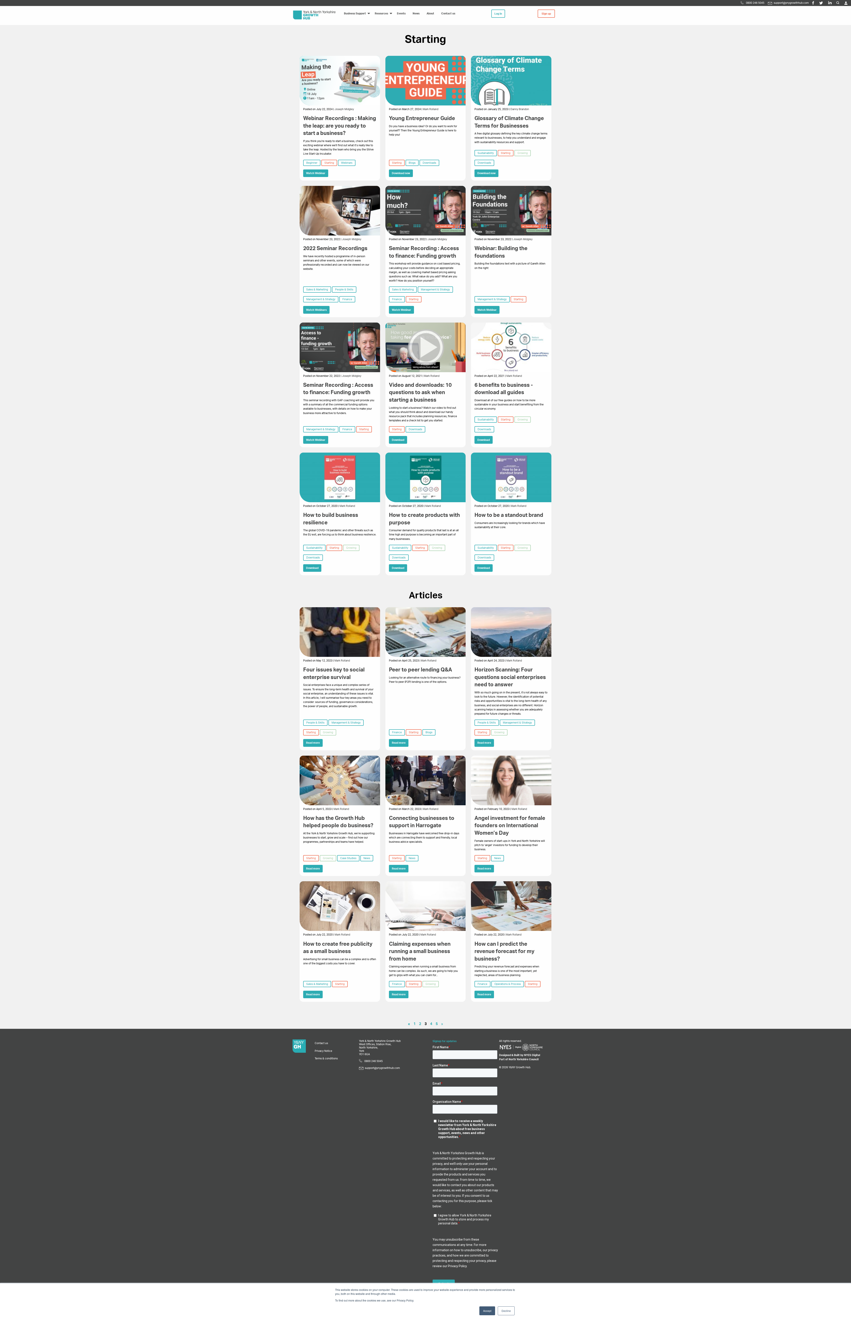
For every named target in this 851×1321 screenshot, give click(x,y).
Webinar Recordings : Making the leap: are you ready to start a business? (339, 126)
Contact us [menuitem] (448, 13)
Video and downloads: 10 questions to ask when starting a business (420, 393)
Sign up (546, 13)
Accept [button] (487, 1311)
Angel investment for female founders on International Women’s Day (509, 826)
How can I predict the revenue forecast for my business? (504, 952)
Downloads (429, 162)
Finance (347, 299)
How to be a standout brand (508, 515)
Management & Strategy (320, 299)
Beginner (311, 162)
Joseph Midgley (344, 109)
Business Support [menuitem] (355, 13)
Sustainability (486, 153)
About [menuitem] (430, 13)
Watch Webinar (315, 173)
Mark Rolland (430, 109)
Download (398, 440)
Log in (498, 13)
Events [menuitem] (401, 13)
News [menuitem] (416, 13)
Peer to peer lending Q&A (420, 670)
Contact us (321, 1043)
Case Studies (348, 858)
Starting (329, 162)
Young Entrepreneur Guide (422, 118)
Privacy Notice (323, 1051)
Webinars (346, 162)
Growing (522, 153)
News (366, 858)
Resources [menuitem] (381, 13)
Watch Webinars (316, 310)
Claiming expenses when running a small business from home (420, 952)
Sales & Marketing (317, 289)
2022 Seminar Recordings (335, 248)
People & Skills (344, 289)
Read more (313, 742)
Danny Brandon (519, 109)
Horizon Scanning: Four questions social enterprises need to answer (510, 677)
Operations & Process (507, 984)
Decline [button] (506, 1311)
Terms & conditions (326, 1058)
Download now (401, 173)
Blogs (412, 162)
